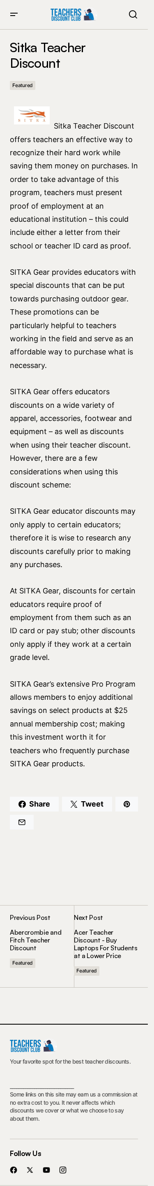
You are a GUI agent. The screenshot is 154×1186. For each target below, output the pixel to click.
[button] (14, 14)
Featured (22, 85)
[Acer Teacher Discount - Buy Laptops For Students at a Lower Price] (106, 946)
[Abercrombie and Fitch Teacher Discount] (42, 946)
